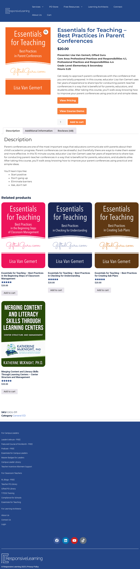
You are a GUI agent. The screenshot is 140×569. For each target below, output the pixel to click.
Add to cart (77, 122)
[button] (45, 32)
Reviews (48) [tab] (65, 130)
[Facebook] (56, 540)
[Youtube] (74, 540)
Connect (118, 6)
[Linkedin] (65, 540)
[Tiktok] (83, 540)
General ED (19, 415)
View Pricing (68, 100)
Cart (49, 15)
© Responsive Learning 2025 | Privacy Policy (20, 567)
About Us (37, 15)
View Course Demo (72, 111)
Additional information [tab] (39, 130)
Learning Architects (98, 6)
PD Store (53, 6)
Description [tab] (13, 130)
